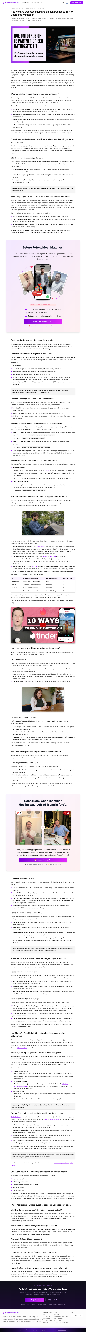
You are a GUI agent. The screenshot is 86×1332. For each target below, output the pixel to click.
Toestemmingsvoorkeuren (61, 1322)
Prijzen (38, 2)
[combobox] (67, 2)
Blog (63, 2)
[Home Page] (11, 3)
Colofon (56, 1314)
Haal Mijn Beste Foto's (43, 321)
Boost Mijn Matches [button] (76, 2)
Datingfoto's (46, 1316)
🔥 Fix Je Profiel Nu (43, 860)
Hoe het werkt (25, 2)
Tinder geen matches (52, 1119)
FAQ (42, 2)
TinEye (47, 471)
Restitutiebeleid (58, 1318)
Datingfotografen (47, 1320)
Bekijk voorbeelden (53, 1300)
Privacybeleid (58, 1320)
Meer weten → (62, 1330)
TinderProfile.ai (22, 1048)
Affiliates (45, 1322)
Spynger (34, 566)
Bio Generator (46, 1318)
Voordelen (33, 2)
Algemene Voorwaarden (61, 1316)
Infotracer (53, 556)
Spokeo (44, 556)
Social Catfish (41, 547)
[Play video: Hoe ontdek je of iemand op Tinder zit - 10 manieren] (43, 625)
